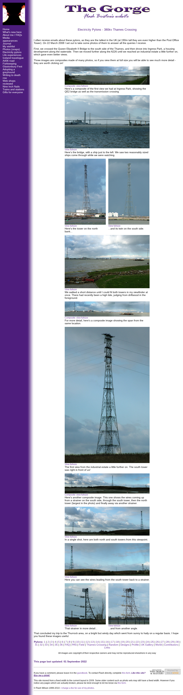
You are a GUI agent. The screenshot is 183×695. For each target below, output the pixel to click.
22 (137, 641)
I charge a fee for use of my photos (77, 688)
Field (81, 644)
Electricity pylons (12, 52)
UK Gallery (147, 644)
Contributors (171, 644)
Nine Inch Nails (11, 86)
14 (97, 641)
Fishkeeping (9, 63)
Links (107, 647)
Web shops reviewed (9, 82)
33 (46, 644)
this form (126, 673)
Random (113, 644)
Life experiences (12, 55)
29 (172, 641)
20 (127, 641)
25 (152, 641)
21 (132, 641)
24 (147, 641)
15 (102, 641)
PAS (74, 644)
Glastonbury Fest (12, 66)
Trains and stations (13, 89)
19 (122, 641)
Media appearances (10, 39)
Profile (135, 644)
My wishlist (9, 46)
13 (92, 641)
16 (107, 641)
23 (142, 641)
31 (36, 644)
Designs (125, 644)
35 (56, 644)
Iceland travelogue (13, 57)
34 (51, 644)
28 (167, 641)
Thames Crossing (96, 644)
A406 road (8, 60)
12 (87, 641)
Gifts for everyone (13, 92)
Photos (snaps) (11, 49)
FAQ (67, 644)
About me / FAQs (12, 34)
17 (112, 641)
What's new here (12, 32)
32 (41, 644)
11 (82, 641)
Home (6, 29)
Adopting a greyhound (9, 71)
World (158, 644)
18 (117, 641)
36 (61, 644)
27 (162, 641)
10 (77, 641)
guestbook (82, 673)
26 (157, 641)
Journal (7, 43)
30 (177, 641)
